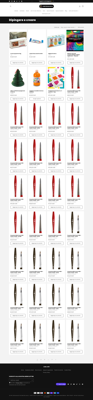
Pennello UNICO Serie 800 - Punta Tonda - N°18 (55, 308)
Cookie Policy (67, 370)
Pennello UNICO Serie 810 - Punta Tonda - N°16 (74, 164)
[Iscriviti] (32, 380)
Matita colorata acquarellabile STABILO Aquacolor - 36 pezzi (73, 55)
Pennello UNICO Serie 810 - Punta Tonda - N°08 (74, 91)
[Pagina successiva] (55, 359)
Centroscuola (15, 395)
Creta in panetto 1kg (15, 53)
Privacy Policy (46, 372)
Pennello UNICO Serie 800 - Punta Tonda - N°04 (55, 272)
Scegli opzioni (37, 98)
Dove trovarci (38, 370)
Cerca (22, 370)
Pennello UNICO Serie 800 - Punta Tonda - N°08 (74, 236)
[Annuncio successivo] (61, 1)
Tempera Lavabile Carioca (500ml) (36, 91)
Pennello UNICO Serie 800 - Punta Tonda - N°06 (17, 272)
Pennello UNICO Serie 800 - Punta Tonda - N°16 (74, 308)
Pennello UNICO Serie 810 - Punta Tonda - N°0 (55, 236)
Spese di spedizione (48, 370)
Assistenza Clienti (29, 370)
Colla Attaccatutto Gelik (36, 53)
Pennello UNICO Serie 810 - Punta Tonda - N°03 (74, 128)
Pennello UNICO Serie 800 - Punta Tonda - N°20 (36, 308)
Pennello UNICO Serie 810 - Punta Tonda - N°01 (74, 200)
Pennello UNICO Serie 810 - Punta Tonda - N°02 (17, 164)
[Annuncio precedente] (32, 1)
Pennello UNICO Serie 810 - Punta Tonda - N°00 (36, 236)
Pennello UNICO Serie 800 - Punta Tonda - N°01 (74, 344)
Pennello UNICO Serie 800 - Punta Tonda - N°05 (36, 272)
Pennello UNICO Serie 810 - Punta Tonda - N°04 (55, 128)
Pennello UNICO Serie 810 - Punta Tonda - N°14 (17, 200)
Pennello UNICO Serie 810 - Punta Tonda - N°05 (36, 128)
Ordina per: (57, 27)
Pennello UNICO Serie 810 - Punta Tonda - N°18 (55, 164)
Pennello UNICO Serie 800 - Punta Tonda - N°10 (55, 344)
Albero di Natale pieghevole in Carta (17, 91)
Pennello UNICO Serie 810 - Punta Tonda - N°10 (55, 200)
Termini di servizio (58, 370)
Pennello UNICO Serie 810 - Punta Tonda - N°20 (36, 164)
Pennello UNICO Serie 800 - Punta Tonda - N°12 (36, 344)
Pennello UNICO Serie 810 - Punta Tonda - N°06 (17, 128)
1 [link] (37, 359)
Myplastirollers (52, 53)
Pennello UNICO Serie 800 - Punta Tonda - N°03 (74, 272)
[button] (10, 6)
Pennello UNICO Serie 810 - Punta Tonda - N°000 (17, 236)
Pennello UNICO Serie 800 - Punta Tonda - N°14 (17, 344)
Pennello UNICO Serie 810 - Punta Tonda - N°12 (36, 200)
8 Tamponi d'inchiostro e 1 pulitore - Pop (55, 91)
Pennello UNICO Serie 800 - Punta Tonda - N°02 (17, 308)
